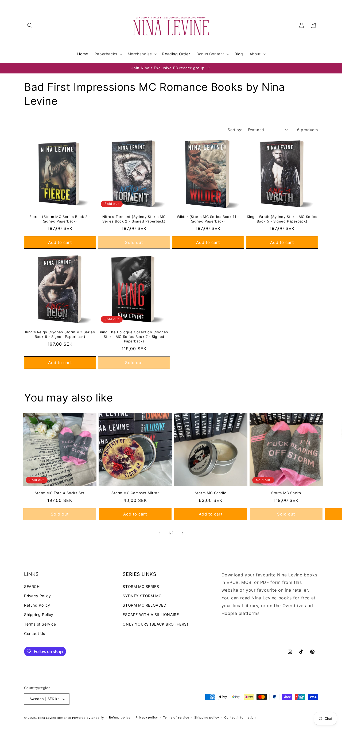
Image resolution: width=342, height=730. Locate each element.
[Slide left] (159, 533)
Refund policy (119, 717)
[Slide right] (183, 533)
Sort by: (235, 129)
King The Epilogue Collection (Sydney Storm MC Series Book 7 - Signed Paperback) (134, 336)
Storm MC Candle (210, 493)
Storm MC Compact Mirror (135, 493)
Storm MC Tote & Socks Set (60, 493)
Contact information (239, 717)
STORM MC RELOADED (144, 605)
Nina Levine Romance (54, 718)
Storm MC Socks (286, 493)
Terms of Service (40, 624)
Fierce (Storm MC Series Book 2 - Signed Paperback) (60, 218)
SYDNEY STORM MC (142, 596)
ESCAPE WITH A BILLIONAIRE (151, 614)
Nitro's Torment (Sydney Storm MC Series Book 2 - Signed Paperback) (134, 218)
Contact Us (34, 633)
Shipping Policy (38, 614)
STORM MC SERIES (141, 586)
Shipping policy (206, 717)
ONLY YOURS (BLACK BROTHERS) (155, 624)
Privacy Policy (37, 596)
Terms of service (176, 717)
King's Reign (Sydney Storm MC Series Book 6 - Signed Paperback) (60, 334)
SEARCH (32, 586)
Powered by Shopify (88, 718)
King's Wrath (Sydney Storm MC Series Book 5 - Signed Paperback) (282, 218)
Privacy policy (147, 717)
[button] (30, 25)
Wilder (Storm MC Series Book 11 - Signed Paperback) (208, 218)
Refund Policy (37, 605)
